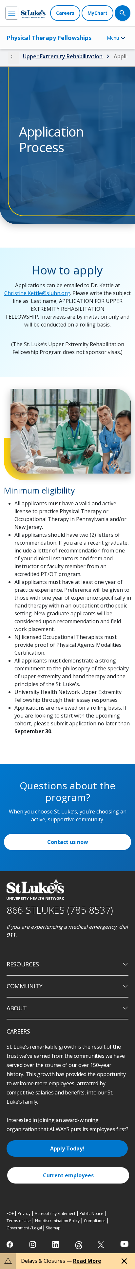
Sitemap (53, 1228)
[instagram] (33, 1244)
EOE (10, 1213)
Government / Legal (24, 1228)
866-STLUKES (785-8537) (60, 910)
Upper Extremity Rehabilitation (63, 56)
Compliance (95, 1220)
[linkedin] (56, 1244)
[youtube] (124, 1244)
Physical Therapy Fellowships (49, 38)
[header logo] (33, 13)
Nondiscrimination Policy (57, 1220)
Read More (87, 1260)
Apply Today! (67, 1148)
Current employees (68, 1175)
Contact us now (67, 842)
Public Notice (91, 1213)
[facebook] (11, 1244)
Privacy (24, 1213)
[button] (13, 58)
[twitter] (102, 1244)
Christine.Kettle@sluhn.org (37, 293)
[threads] (79, 1245)
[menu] (11, 13)
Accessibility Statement (55, 1213)
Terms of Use (19, 1220)
